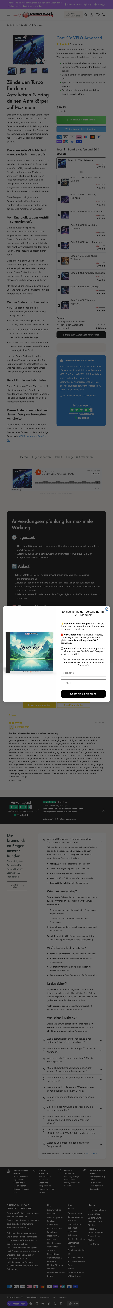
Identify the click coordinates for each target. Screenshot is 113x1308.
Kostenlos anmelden (83, 694)
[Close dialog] (107, 609)
